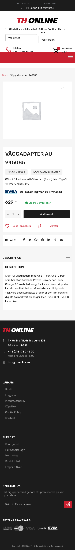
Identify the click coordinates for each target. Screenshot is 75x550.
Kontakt (10, 418)
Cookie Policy (13, 412)
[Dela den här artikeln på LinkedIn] (48, 240)
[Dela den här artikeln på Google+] (35, 240)
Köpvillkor (11, 406)
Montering (11, 455)
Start (5, 75)
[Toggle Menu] (70, 57)
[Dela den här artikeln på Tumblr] (54, 240)
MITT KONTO (23, 3)
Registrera (47, 8)
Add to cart (46, 214)
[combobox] (21, 37)
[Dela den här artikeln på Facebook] (23, 240)
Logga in (35, 8)
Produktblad (12, 461)
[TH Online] (37, 23)
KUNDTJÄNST (51, 3)
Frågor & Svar (13, 467)
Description (12, 257)
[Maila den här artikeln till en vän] (61, 240)
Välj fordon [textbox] (48, 39)
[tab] (37, 257)
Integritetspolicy (15, 401)
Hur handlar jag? (15, 450)
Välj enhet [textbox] (14, 38)
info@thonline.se (19, 362)
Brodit (9, 389)
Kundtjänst (12, 444)
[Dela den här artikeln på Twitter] (29, 240)
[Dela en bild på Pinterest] (42, 240)
